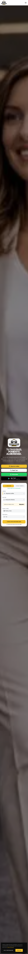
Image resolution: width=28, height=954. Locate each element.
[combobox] (15, 493)
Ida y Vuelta (20, 485)
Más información (10, 947)
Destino (4, 497)
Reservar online (15, 466)
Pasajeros (5, 514)
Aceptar (19, 950)
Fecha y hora (6, 508)
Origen (4, 491)
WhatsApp (15, 474)
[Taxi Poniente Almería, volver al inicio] (4, 3)
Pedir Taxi (15, 470)
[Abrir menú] (25, 2)
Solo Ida (9, 485)
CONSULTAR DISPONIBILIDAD (14, 521)
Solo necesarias (8, 950)
